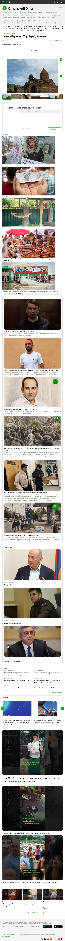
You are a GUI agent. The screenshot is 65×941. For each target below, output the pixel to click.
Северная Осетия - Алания (44, 17)
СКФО (53, 17)
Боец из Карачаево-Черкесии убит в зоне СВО (17, 681)
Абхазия (5, 12)
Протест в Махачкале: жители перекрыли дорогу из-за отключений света (26, 833)
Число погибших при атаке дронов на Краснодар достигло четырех (16, 674)
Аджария (10, 12)
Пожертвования (35, 926)
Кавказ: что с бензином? (11, 23)
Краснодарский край (56, 15)
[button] (61, 59)
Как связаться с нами (18, 926)
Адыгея (16, 12)
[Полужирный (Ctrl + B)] (22, 111)
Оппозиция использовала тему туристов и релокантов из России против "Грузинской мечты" (32, 449)
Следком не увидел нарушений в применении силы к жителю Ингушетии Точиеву (31, 370)
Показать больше (32, 912)
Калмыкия (35, 15)
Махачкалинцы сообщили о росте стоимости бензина (21, 535)
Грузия (4, 15)
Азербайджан (22, 12)
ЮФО (38, 20)
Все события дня (57, 692)
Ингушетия (16, 15)
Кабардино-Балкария (25, 15)
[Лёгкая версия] (9, 2)
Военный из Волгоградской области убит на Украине (47, 689)
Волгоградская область (51, 12)
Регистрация (27, 128)
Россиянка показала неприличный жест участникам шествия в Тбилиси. (50, 905)
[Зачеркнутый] (32, 111)
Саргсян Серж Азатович (12, 661)
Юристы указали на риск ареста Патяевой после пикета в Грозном (26, 492)
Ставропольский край (8, 20)
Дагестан (10, 15)
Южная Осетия (23, 20)
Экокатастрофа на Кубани (55, 23)
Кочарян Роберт (9, 585)
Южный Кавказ (32, 20)
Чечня (16, 20)
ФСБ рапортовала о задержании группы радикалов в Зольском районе (47, 681)
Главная (4, 33)
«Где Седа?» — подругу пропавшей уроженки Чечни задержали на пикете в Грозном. (30, 779)
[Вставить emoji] (36, 111)
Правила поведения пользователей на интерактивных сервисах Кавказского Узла (38, 934)
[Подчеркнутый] (28, 111)
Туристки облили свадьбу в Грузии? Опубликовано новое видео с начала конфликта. (30, 882)
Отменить (54, 129)
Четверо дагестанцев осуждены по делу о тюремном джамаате (47, 674)
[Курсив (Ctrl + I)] (25, 111)
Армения (29, 12)
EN (6, 1)
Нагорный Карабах (7, 17)
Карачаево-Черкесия (44, 15)
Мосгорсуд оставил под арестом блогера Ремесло (20, 331)
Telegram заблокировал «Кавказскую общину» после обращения (11, 904)
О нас (3, 926)
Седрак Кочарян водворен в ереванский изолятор (20, 409)
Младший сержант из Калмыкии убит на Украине (17, 689)
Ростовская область (32, 17)
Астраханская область (38, 12)
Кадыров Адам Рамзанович (13, 623)
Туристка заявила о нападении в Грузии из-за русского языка (31, 904)
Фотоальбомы (11, 33)
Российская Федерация (19, 17)
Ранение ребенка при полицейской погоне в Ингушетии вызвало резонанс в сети (47, 721)
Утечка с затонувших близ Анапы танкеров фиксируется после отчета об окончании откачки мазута (17, 722)
